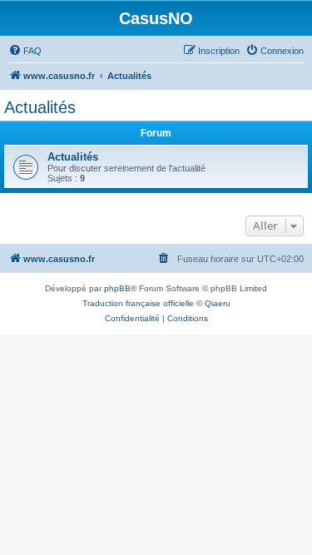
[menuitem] (25, 51)
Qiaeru (217, 303)
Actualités (40, 107)
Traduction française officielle (138, 303)
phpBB (117, 288)
